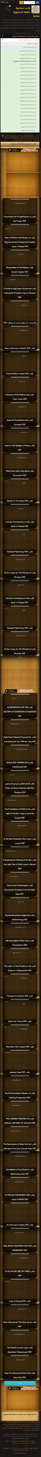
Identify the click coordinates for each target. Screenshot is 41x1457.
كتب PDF (4, 2)
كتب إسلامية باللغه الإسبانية (28, 64)
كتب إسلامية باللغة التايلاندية (28, 51)
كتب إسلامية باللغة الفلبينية (28, 82)
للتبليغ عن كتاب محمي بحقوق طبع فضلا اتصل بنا (16, 1437)
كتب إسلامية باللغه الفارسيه (28, 86)
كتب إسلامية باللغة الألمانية (28, 79)
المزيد (20, 1383)
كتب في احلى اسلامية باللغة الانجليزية (20, 1428)
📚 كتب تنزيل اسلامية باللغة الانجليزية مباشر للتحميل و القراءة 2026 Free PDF (20, 138)
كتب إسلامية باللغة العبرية (28, 119)
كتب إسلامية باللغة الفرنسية (28, 104)
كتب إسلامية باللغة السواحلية (27, 116)
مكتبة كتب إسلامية (32, 43)
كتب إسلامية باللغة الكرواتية (28, 101)
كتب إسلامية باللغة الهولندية (28, 68)
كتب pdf (21, 1443)
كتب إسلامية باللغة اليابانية (28, 112)
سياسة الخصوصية (15, 1441)
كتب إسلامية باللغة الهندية (28, 130)
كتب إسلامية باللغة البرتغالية (28, 75)
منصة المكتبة (24, 1441)
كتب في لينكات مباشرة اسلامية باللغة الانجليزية (21, 1425)
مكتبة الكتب (31, 1441)
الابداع (37, 136)
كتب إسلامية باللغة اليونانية (28, 93)
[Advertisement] (20, 673)
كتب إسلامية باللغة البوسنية (28, 90)
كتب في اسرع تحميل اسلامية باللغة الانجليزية (20, 1424)
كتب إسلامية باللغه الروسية (28, 54)
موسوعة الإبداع (19, 1453)
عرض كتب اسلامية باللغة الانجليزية (28, 40)
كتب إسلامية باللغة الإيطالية (28, 123)
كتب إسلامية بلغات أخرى (30, 47)
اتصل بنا (26, 1443)
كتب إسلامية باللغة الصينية (28, 127)
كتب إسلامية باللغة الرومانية (28, 97)
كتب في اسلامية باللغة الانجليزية (23, 140)
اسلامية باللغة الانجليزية (33, 1422)
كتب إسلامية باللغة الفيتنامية (28, 58)
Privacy (15, 1443)
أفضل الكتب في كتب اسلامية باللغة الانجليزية (25, 36)
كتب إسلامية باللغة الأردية (28, 108)
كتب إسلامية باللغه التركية (28, 71)
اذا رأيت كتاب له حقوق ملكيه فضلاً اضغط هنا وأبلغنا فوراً (15, 1449)
